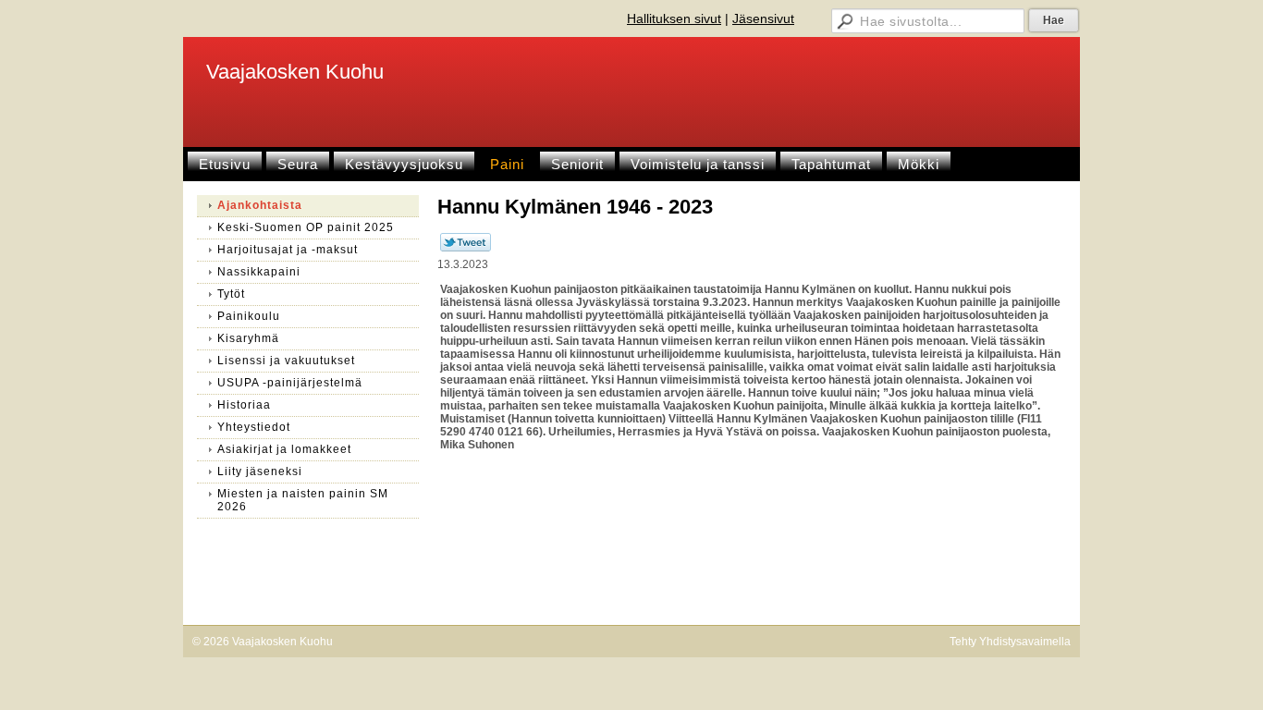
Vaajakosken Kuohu (295, 71)
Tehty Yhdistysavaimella (1010, 641)
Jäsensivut (763, 18)
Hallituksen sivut (674, 18)
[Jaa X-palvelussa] (465, 247)
